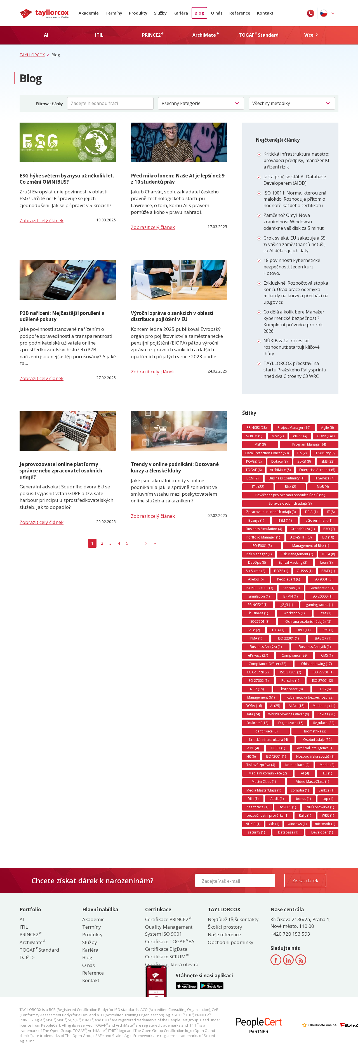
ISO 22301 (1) (288, 638)
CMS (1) (327, 655)
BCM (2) (252, 478)
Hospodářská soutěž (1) (315, 756)
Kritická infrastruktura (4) (268, 739)
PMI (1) (328, 629)
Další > (27, 957)
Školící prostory (225, 927)
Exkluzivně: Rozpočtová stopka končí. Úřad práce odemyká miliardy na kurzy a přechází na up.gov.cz (295, 292)
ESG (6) (325, 689)
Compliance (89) (294, 655)
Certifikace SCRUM (166, 956)
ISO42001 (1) (276, 756)
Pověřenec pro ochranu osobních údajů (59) (290, 495)
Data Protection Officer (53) (267, 453)
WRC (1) (328, 815)
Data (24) (253, 714)
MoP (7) (278, 436)
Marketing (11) (324, 705)
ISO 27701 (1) (323, 672)
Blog (199, 13)
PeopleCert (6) (288, 579)
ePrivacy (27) (258, 655)
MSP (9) (260, 444)
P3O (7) (329, 528)
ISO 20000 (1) (322, 596)
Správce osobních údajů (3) (290, 503)
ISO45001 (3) (262, 545)
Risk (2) (290, 486)
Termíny (113, 13)
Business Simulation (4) (264, 528)
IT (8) (331, 511)
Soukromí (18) (257, 722)
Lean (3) (326, 562)
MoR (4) (323, 486)
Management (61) (261, 697)
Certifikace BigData (166, 949)
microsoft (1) (325, 823)
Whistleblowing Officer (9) (288, 714)
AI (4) (305, 773)
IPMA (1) (255, 638)
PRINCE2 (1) (257, 604)
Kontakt (265, 13)
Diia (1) (253, 798)
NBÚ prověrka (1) (320, 807)
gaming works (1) (319, 604)
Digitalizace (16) (290, 722)
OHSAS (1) (304, 570)
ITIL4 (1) (278, 629)
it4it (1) (326, 613)
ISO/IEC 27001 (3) (259, 588)
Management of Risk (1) (310, 545)
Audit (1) (277, 798)
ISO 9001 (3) (323, 579)
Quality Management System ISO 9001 (168, 930)
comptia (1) (300, 790)
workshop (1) (294, 613)
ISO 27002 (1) (258, 680)
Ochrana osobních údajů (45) (308, 621)
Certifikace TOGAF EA (169, 941)
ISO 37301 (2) (290, 672)
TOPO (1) (278, 748)
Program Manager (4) (309, 444)
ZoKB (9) (304, 461)
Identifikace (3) (266, 731)
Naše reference (224, 934)
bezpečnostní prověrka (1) (267, 815)
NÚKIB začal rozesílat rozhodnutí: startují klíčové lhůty (291, 347)
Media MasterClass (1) (263, 790)
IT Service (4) (324, 478)
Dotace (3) (279, 461)
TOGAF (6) (254, 469)
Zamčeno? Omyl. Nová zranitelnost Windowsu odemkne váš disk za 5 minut (293, 221)
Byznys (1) (256, 520)
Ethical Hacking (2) (293, 562)
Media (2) (327, 764)
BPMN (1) (290, 596)
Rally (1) (305, 815)
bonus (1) (303, 798)
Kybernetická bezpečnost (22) (310, 697)
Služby (160, 13)
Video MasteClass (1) (312, 781)
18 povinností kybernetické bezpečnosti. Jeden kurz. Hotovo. (291, 266)
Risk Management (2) (297, 554)
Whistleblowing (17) (316, 663)
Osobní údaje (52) (317, 739)
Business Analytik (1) (315, 646)
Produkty (138, 13)
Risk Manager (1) (259, 554)
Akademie (89, 13)
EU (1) (327, 773)
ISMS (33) (327, 461)
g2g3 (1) (286, 604)
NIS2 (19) (257, 689)
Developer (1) (322, 832)
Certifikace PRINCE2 (168, 919)
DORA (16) (254, 705)
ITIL (24, 927)
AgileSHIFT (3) (301, 537)
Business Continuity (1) (286, 478)
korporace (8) (292, 689)
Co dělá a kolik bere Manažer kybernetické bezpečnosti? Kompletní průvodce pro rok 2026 (293, 321)
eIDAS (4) (300, 436)
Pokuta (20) (326, 714)
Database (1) (288, 832)
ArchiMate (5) (280, 469)
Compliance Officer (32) (267, 663)
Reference (239, 13)
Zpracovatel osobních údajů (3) (271, 511)
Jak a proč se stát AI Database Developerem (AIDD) (294, 180)
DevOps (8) (257, 562)
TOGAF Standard (39, 950)
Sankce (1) (326, 790)
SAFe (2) (254, 629)
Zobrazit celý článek (41, 220)
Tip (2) (302, 453)
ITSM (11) (285, 520)
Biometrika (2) (315, 731)
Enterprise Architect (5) (317, 469)
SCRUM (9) (254, 436)
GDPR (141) (326, 436)
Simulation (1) (259, 596)
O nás (217, 13)
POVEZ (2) (254, 461)
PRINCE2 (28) (257, 427)
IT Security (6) (325, 453)
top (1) (328, 798)
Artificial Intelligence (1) (315, 748)
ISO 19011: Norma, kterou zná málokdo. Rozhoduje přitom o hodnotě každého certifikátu (294, 199)
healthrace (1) (257, 807)
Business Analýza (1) (266, 646)
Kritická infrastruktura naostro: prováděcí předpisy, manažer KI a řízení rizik (296, 160)
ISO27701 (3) (259, 621)
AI (22, 919)
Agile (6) (327, 427)
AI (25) (275, 705)
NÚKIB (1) (253, 823)
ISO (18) (328, 537)
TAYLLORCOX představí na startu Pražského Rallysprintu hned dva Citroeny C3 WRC (294, 369)
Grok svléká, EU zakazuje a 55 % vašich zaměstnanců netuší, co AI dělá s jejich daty (294, 244)
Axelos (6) (255, 579)
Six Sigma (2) (255, 570)
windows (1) (297, 823)
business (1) (258, 613)
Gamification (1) (321, 588)
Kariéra (180, 13)
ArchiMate (32, 942)
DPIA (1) (311, 511)
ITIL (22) (258, 486)
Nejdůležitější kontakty (233, 919)
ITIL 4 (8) (328, 554)
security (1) (256, 832)
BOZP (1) (281, 570)
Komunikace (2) (297, 764)
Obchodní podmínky (230, 942)
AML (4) (253, 748)
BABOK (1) (323, 638)
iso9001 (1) (287, 807)
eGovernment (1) (319, 520)
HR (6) (251, 756)
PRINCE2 (30, 934)
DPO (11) (303, 629)
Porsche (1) (290, 680)
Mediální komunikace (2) (268, 773)
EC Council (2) (257, 672)
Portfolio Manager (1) (263, 537)
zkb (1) (274, 823)
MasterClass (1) (264, 781)
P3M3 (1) (328, 570)
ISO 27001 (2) (322, 680)
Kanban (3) (291, 588)
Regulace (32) (323, 722)
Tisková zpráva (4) (260, 764)
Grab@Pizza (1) (303, 528)
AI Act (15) (296, 705)
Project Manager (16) (293, 427)
